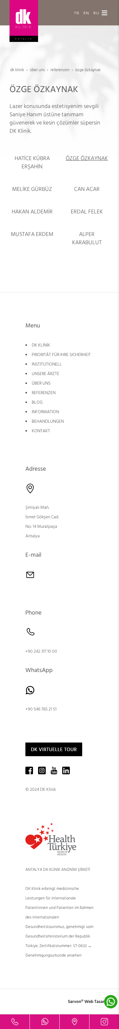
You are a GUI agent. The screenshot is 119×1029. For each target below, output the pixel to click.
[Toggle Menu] (104, 12)
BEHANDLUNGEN (48, 421)
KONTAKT (41, 431)
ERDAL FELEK (87, 212)
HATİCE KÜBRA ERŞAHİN (32, 162)
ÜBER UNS (41, 383)
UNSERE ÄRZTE (45, 374)
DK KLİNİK (41, 345)
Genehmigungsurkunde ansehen (53, 955)
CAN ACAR (87, 189)
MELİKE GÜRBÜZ (32, 189)
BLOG (37, 402)
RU (96, 13)
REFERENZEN (44, 393)
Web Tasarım (96, 1002)
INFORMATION (45, 412)
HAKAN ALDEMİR (32, 212)
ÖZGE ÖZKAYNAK (87, 158)
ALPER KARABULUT (87, 238)
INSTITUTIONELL (47, 364)
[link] (14, 1021)
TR (76, 13)
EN (86, 13)
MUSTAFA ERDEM (32, 234)
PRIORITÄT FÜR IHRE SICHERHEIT (61, 355)
